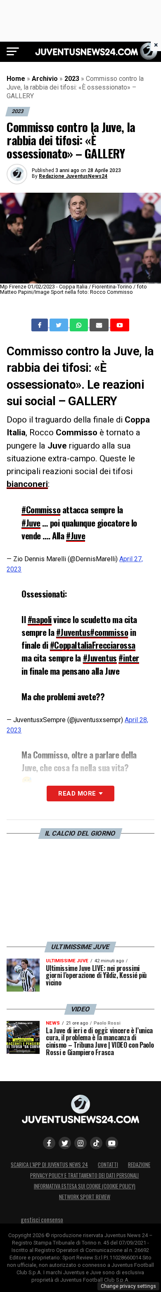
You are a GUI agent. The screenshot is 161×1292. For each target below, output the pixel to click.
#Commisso (40, 509)
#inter (128, 657)
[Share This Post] (80, 325)
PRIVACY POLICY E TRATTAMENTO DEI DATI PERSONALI (84, 1175)
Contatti (108, 1165)
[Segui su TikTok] (96, 1143)
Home (16, 79)
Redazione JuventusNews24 (73, 176)
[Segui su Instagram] (80, 1143)
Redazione (139, 1165)
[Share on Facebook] (40, 325)
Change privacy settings (128, 1286)
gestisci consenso (42, 1219)
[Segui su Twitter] (65, 1143)
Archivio (45, 79)
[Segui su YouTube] (112, 1143)
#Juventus (73, 632)
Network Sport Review (84, 1197)
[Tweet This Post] (60, 325)
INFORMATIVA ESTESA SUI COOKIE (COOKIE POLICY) (84, 1186)
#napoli (40, 619)
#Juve (30, 522)
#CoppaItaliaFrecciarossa (92, 644)
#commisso (109, 632)
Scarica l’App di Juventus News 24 (49, 1165)
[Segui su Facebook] (49, 1143)
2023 (71, 79)
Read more (77, 793)
